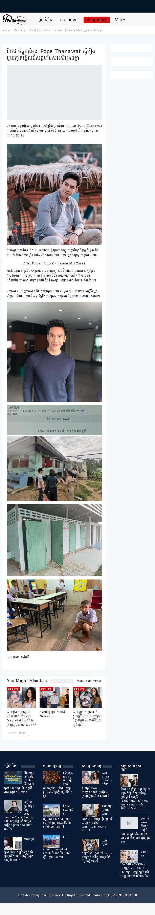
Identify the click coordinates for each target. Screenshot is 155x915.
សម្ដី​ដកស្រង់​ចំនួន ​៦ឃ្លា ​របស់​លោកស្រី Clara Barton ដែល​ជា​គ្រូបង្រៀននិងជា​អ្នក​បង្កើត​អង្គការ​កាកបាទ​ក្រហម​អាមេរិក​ (19, 816)
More (120, 20)
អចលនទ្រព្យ (69, 20)
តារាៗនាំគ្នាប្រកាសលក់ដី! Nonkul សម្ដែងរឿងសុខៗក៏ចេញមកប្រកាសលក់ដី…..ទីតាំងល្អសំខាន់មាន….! (97, 818)
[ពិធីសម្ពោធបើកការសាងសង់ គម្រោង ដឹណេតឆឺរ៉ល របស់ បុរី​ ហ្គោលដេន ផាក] (51, 841)
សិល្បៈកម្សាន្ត (97, 20)
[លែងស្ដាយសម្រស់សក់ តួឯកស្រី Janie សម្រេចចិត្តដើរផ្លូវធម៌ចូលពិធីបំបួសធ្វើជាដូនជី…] (87, 697)
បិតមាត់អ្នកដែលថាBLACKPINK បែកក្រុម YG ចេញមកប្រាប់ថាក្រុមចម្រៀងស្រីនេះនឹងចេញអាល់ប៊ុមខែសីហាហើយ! (135, 864)
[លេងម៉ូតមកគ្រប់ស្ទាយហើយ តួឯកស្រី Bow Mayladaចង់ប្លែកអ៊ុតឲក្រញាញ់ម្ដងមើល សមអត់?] (21, 697)
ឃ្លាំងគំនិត (44, 20)
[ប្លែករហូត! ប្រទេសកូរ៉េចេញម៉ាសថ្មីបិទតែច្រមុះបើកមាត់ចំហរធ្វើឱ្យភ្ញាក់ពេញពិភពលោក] (13, 843)
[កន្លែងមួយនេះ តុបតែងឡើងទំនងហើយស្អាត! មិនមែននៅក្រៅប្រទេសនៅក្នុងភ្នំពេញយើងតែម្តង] (51, 777)
